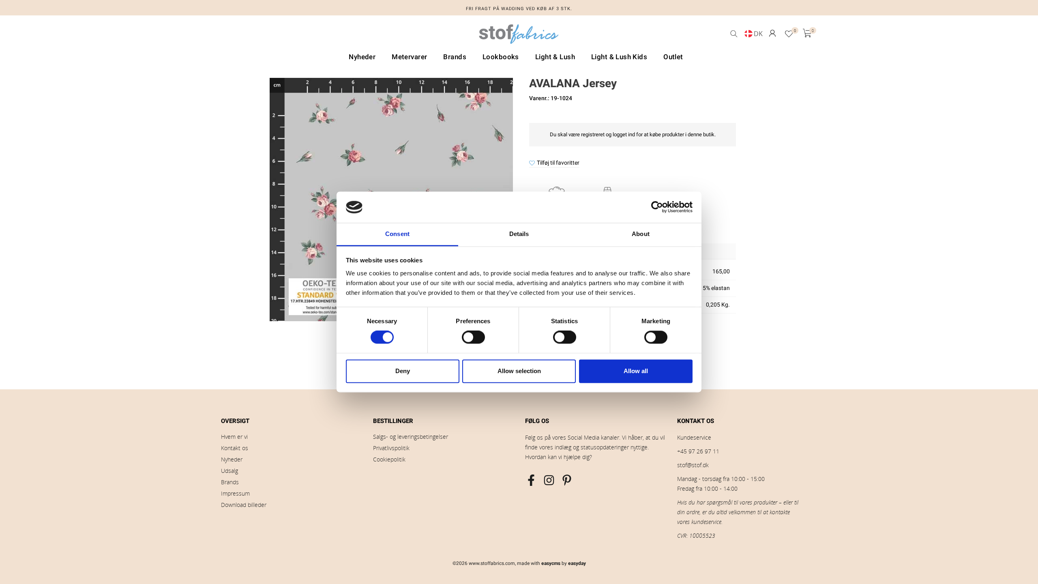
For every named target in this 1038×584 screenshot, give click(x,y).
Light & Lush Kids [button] (619, 57)
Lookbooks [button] (501, 57)
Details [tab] (519, 233)
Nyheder (231, 459)
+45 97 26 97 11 (698, 451)
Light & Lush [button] (555, 57)
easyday (577, 563)
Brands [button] (454, 57)
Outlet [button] (673, 57)
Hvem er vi (234, 436)
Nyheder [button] (362, 57)
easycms (550, 563)
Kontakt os (234, 448)
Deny (402, 370)
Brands (230, 482)
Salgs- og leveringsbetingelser (410, 436)
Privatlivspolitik (391, 448)
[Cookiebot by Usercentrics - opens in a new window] (657, 207)
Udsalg (229, 470)
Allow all (636, 370)
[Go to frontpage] (519, 36)
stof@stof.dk (693, 465)
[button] (772, 33)
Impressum (235, 493)
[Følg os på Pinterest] (567, 480)
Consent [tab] (397, 233)
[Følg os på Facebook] (531, 480)
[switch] (473, 337)
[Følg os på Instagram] (549, 480)
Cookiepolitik (389, 459)
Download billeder (243, 505)
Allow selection (519, 370)
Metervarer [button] (409, 57)
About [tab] (641, 233)
